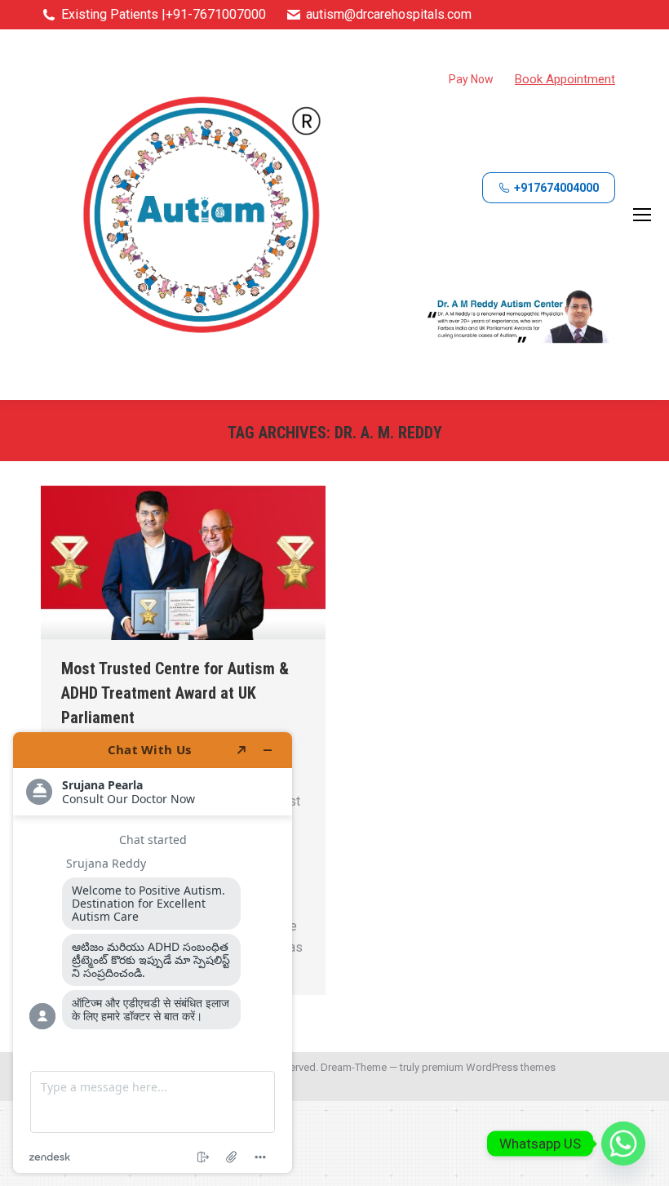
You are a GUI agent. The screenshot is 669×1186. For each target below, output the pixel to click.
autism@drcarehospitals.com (389, 14)
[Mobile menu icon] (642, 214)
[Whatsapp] (623, 1144)
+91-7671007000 (216, 14)
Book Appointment (565, 79)
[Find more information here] (152, 952)
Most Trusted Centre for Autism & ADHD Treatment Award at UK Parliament (175, 693)
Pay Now (471, 79)
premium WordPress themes (489, 1067)
